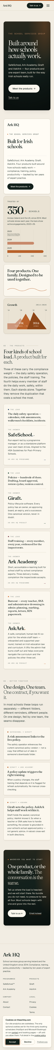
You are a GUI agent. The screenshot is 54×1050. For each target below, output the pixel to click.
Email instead (35, 913)
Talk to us (35, 5)
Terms (32, 1012)
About (5, 1002)
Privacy (32, 1002)
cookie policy (40, 1035)
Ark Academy (9, 989)
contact (15, 1032)
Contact (6, 1007)
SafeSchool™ (9, 984)
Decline (28, 1042)
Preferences (42, 1042)
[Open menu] (48, 6)
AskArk (32, 989)
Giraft (31, 984)
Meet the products (24, 88)
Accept (12, 1042)
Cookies (32, 1007)
